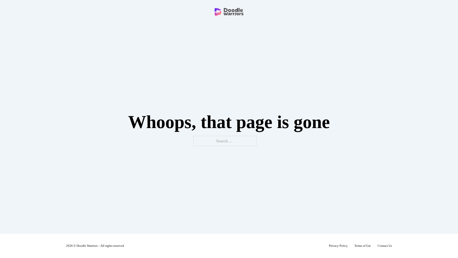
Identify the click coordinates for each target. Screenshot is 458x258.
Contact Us (385, 245)
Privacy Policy (338, 245)
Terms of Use (362, 245)
